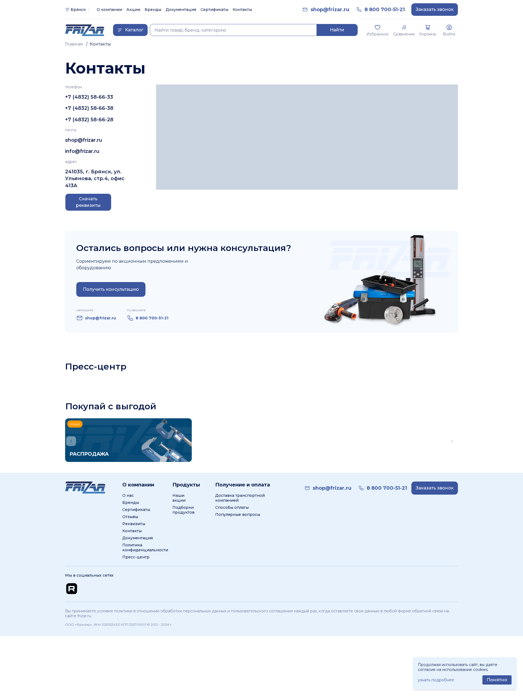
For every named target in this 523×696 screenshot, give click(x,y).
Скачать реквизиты (88, 202)
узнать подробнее (436, 679)
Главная (74, 44)
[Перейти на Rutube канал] (71, 588)
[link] (330, 9)
